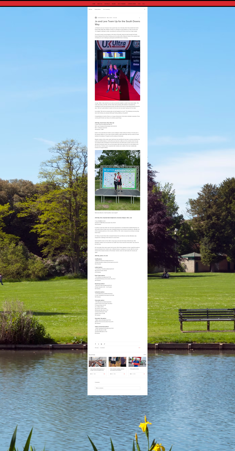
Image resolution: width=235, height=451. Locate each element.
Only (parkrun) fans (134, 369)
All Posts (90, 9)
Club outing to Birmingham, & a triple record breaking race (97, 369)
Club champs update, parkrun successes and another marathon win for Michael (117, 369)
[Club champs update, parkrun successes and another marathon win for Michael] (117, 362)
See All (145, 354)
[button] (144, 9)
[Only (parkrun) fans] (137, 362)
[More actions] (139, 17)
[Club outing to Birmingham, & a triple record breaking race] (97, 362)
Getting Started (98, 9)
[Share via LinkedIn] (101, 344)
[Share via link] (104, 344)
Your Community (106, 9)
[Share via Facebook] (95, 344)
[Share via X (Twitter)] (98, 344)
